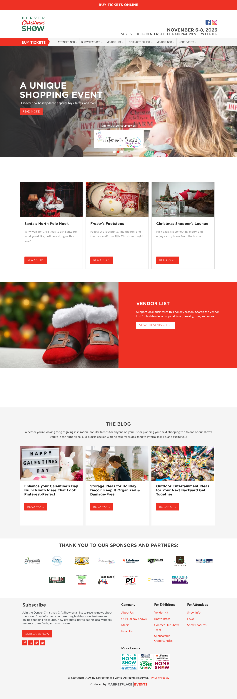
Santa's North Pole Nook (46, 224)
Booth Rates (162, 618)
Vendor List (114, 42)
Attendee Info (66, 42)
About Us (127, 612)
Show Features (90, 42)
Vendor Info (164, 42)
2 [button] (118, 152)
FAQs (190, 618)
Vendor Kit (161, 612)
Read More (31, 111)
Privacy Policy (160, 677)
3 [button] (121, 152)
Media (125, 625)
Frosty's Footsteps (107, 224)
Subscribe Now (37, 633)
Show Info (194, 612)
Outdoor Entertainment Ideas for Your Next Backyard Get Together (182, 490)
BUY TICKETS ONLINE (118, 5)
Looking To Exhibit (139, 42)
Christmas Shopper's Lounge (182, 224)
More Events (186, 42)
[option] (118, 101)
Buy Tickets (33, 42)
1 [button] (114, 152)
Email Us (127, 631)
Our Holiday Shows (134, 618)
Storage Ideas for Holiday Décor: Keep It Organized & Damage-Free (115, 490)
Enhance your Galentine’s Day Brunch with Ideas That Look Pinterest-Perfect (51, 490)
